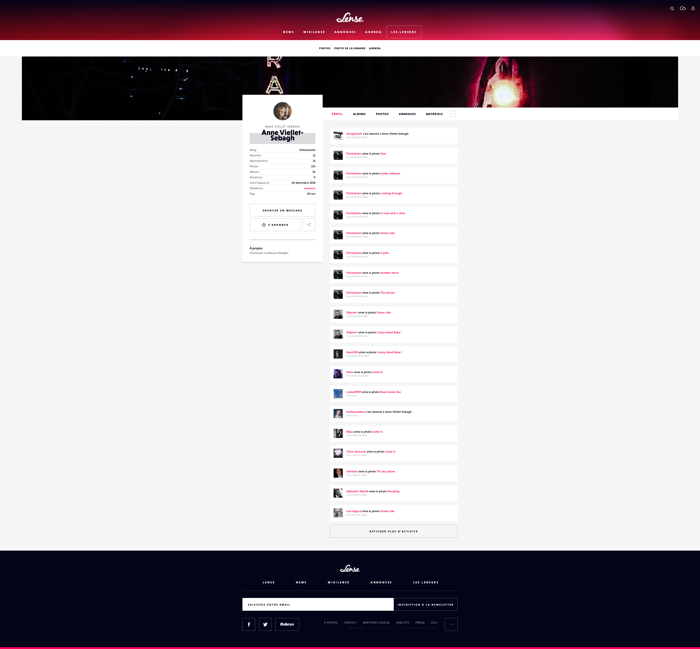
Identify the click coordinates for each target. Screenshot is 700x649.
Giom (349, 372)
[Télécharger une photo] (682, 8)
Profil (337, 114)
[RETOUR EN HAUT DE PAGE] (451, 624)
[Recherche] (672, 8)
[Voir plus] (453, 114)
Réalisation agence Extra (417, 628)
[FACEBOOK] (248, 624)
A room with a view (392, 213)
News (288, 32)
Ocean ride (387, 233)
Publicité (402, 622)
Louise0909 (353, 391)
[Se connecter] (693, 8)
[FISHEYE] (287, 624)
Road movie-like (390, 391)
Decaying (393, 491)
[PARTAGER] (309, 224)
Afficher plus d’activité (394, 531)
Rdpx (349, 431)
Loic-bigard (353, 511)
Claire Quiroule (356, 451)
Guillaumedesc (355, 411)
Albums (359, 114)
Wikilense (314, 32)
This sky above (386, 471)
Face (383, 153)
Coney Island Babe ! (389, 332)
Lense (269, 582)
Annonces (345, 32)
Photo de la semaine (350, 48)
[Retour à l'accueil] (350, 17)
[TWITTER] (265, 624)
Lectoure (309, 188)
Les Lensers (404, 32)
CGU (434, 622)
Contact (350, 622)
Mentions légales (376, 622)
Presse (420, 622)
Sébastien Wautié (357, 491)
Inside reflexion (390, 173)
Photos (324, 48)
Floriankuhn (353, 153)
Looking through (391, 193)
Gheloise (352, 471)
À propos (331, 622)
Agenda (373, 32)
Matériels (434, 114)
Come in (377, 372)
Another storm (389, 272)
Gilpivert (352, 312)
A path (384, 252)
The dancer (387, 292)
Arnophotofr (354, 133)
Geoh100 (352, 352)
